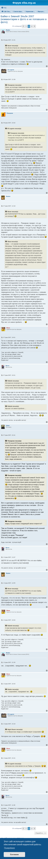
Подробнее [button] (9, 848)
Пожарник (10, 113)
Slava (8, 328)
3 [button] (31, 26)
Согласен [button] (14, 854)
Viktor (8, 425)
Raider (8, 30)
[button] (23, 26)
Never (7, 365)
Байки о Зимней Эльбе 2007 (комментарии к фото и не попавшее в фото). (24, 19)
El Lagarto (11, 69)
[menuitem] (3, 7)
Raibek (8, 196)
